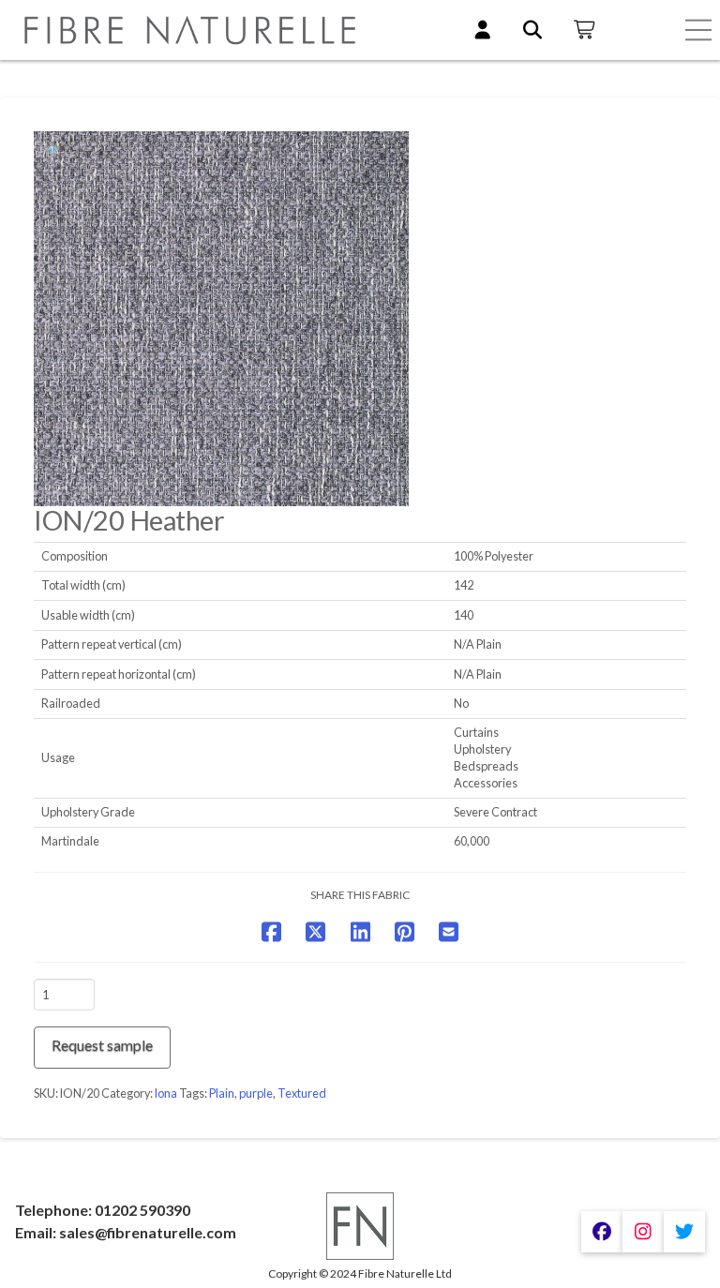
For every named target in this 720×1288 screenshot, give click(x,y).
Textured (302, 1093)
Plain (221, 1093)
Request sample (102, 1045)
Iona (166, 1093)
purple (256, 1093)
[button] (698, 30)
